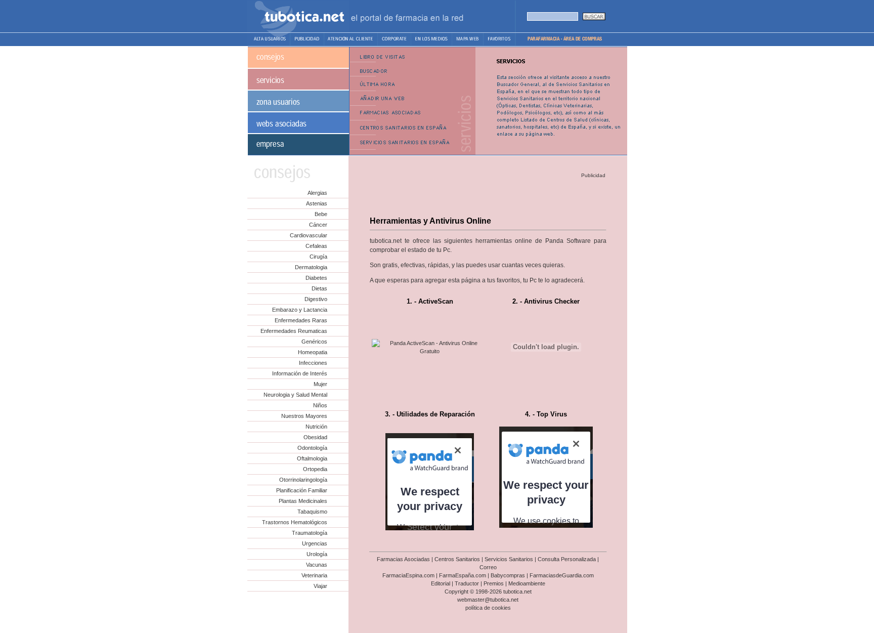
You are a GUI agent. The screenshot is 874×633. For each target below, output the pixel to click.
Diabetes (316, 278)
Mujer (320, 384)
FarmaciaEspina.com (408, 575)
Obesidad (315, 437)
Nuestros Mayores (304, 416)
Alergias (317, 193)
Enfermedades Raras (301, 320)
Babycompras (508, 575)
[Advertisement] (487, 195)
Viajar (320, 586)
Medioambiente (526, 583)
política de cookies (488, 608)
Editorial (440, 583)
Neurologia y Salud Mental (295, 395)
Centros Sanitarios (457, 559)
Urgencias (314, 543)
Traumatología (309, 533)
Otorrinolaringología (303, 480)
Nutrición (316, 427)
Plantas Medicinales (303, 501)
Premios (494, 583)
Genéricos (314, 342)
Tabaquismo (312, 512)
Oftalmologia (312, 458)
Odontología (312, 448)
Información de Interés (299, 373)
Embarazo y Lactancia (299, 310)
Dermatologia (311, 267)
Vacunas (316, 565)
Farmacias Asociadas (403, 559)
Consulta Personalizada (567, 559)
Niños (320, 405)
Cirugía (318, 257)
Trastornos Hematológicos (294, 522)
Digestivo (315, 299)
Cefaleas (316, 246)
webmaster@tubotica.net (487, 600)
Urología (317, 554)
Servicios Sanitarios (509, 559)
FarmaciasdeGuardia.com (562, 575)
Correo (488, 567)
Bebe (321, 214)
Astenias (316, 203)
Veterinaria (314, 575)
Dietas (319, 288)
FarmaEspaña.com (462, 575)
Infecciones (313, 363)
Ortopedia (315, 469)
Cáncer (318, 225)
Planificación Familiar (301, 490)
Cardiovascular (308, 235)
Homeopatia (312, 352)
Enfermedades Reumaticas (293, 331)
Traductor (467, 583)
